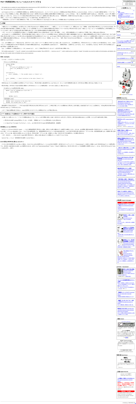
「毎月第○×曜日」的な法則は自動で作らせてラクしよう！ (126, 232)
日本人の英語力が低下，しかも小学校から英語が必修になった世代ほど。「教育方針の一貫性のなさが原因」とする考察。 (126, 183)
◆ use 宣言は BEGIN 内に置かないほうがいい (126, 18)
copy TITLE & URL (126, 29)
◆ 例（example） (121, 12)
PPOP (118, 66)
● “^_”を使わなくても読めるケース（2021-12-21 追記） (126, 14)
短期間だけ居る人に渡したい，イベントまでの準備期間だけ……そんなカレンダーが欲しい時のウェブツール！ (126, 122)
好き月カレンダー (130, 126)
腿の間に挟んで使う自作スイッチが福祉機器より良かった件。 (126, 141)
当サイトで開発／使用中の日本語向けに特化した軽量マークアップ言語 (126, 311)
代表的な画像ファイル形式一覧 (125, 62)
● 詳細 (119, 11)
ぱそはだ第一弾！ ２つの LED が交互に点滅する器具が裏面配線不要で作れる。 (126, 112)
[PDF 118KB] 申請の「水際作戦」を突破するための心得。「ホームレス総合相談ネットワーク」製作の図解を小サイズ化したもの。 (126, 283)
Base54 (119, 34)
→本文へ (134, 10)
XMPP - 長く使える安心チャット (125, 48)
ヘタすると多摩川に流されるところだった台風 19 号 (126, 272)
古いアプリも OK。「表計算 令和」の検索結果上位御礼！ (126, 219)
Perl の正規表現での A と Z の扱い (125, 58)
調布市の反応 (128, 276)
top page (131, 94)
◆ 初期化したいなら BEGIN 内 (124, 15)
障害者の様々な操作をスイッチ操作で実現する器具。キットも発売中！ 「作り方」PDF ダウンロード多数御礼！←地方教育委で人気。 (126, 256)
